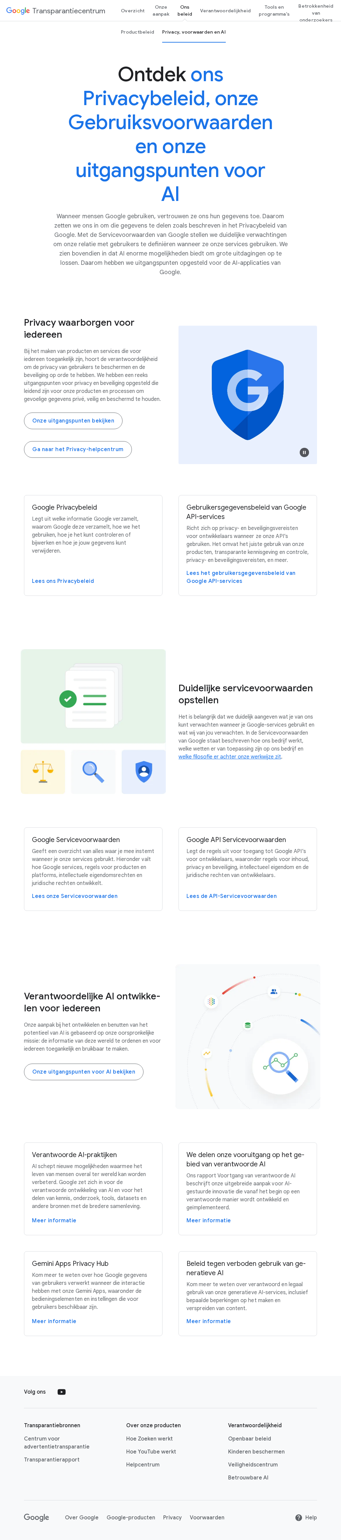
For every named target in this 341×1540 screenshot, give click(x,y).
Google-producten (131, 1517)
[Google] (36, 1518)
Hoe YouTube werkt (151, 1452)
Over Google (82, 1517)
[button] (304, 452)
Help (311, 1517)
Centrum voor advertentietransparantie (57, 1443)
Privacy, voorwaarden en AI (194, 32)
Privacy (172, 1517)
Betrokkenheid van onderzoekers (315, 13)
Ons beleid (184, 10)
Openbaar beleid (249, 1439)
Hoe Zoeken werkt (149, 1439)
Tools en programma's (274, 10)
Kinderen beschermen (256, 1452)
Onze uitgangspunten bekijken (73, 421)
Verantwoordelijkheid (225, 11)
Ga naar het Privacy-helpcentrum (78, 449)
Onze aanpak (161, 10)
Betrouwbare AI (248, 1477)
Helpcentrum (143, 1464)
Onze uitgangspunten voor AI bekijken (83, 1072)
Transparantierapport (52, 1459)
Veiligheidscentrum (253, 1464)
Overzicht (133, 11)
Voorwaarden (207, 1517)
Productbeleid (137, 32)
